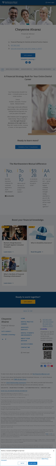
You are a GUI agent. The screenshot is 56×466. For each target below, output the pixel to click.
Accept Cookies (32, 463)
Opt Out (22, 463)
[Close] (53, 450)
